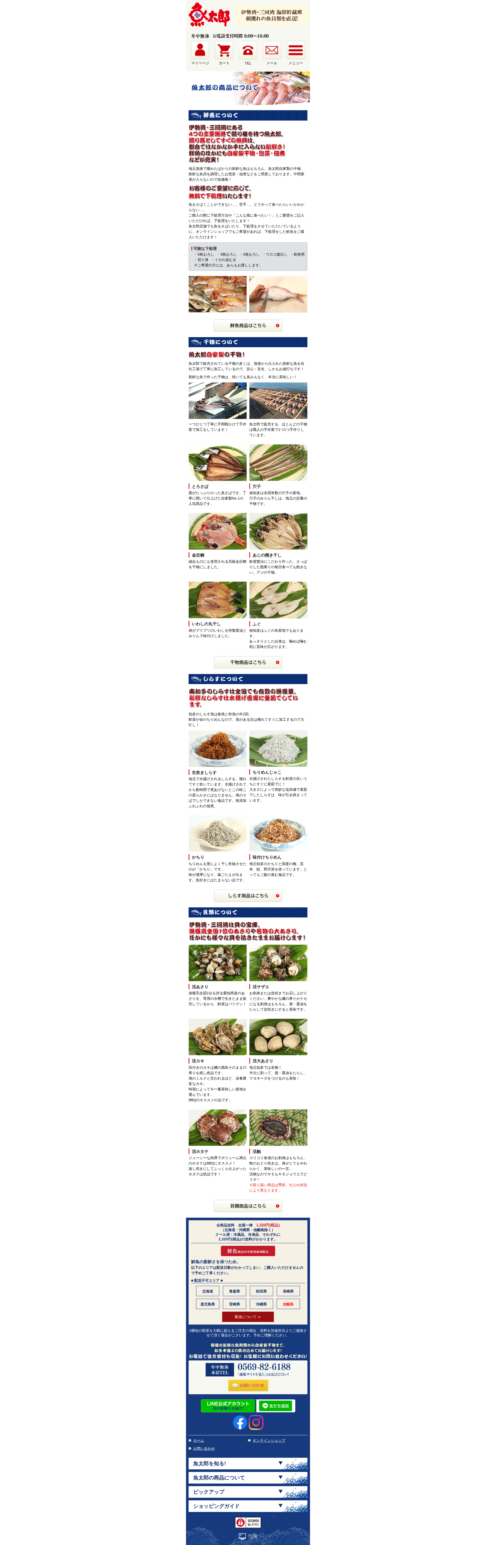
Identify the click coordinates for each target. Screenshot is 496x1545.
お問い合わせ (204, 1448)
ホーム (198, 1440)
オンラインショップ (269, 1440)
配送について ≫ (248, 1317)
